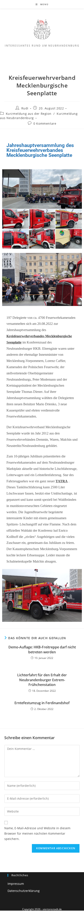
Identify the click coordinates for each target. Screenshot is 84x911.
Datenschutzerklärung (24, 891)
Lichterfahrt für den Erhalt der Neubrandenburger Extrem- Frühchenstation (42, 680)
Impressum (16, 884)
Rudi (24, 108)
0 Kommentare (44, 123)
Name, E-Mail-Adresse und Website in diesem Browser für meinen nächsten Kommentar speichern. (37, 833)
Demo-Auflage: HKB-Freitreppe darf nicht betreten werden (42, 649)
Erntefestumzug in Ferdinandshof (42, 703)
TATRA (62, 481)
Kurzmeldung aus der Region (28, 114)
